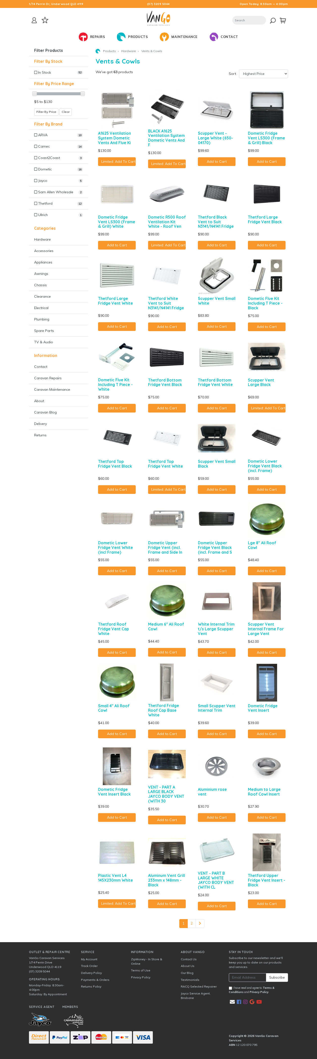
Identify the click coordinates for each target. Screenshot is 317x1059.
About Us (187, 966)
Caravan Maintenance (52, 389)
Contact (40, 366)
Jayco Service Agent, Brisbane (196, 996)
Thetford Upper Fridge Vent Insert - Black (266, 880)
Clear (66, 112)
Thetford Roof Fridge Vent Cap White (113, 629)
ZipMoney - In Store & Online (146, 961)
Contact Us (189, 959)
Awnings (41, 273)
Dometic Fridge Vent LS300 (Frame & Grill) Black (266, 138)
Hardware (42, 239)
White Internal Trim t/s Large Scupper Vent (216, 629)
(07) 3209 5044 (158, 4)
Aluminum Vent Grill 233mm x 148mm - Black (166, 880)
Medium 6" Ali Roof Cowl (166, 626)
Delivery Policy (91, 973)
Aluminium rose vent (212, 792)
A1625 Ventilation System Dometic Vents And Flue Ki (114, 138)
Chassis (40, 285)
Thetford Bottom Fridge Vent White (215, 382)
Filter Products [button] (48, 50)
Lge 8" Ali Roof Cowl (262, 545)
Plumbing (41, 319)
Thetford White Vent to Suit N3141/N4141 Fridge (166, 303)
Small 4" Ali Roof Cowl (114, 708)
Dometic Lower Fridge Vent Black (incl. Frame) (265, 466)
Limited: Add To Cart (118, 161)
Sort (232, 73)
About (39, 401)
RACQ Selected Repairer (199, 986)
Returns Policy (91, 986)
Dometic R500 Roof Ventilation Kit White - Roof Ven (167, 222)
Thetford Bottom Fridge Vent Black (165, 382)
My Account (89, 959)
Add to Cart (217, 161)
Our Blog (187, 973)
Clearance (42, 296)
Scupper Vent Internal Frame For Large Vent (266, 629)
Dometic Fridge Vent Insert (263, 708)
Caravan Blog (45, 412)
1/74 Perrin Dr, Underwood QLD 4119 (56, 4)
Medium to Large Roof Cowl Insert (264, 792)
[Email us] (232, 1002)
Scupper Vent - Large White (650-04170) (215, 138)
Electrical (41, 308)
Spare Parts (44, 330)
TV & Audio (43, 342)
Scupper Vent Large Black (261, 382)
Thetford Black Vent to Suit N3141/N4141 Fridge (216, 222)
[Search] (270, 20)
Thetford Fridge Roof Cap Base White (163, 710)
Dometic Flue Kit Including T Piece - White (115, 384)
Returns (40, 435)
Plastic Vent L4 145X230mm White (115, 878)
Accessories (43, 251)
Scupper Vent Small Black (217, 464)
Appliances (43, 262)
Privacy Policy (140, 977)
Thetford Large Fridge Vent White (115, 301)
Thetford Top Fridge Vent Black (115, 464)
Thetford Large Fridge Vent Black (265, 219)
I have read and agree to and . (251, 990)
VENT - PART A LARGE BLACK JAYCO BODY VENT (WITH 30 (166, 794)
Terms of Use (140, 970)
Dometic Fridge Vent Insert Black (114, 792)
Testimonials (190, 980)
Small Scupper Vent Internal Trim (217, 708)
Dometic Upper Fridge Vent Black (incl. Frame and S (215, 547)
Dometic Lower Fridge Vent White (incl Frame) (115, 547)
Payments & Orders (95, 980)
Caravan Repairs (48, 378)
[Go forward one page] (200, 923)
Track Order (89, 966)
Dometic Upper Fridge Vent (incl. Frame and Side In (165, 547)
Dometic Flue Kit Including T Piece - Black (265, 303)
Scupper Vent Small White (217, 301)
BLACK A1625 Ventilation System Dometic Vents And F (166, 138)
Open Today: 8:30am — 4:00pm (264, 4)
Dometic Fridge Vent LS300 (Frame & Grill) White (116, 222)
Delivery (40, 423)
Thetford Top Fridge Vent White (165, 464)
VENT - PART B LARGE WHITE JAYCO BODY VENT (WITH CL (216, 880)
